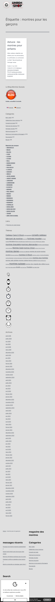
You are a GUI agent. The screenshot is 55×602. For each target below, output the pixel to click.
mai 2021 (8, 474)
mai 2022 (8, 446)
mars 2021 (8, 479)
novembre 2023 (10, 402)
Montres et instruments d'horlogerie (15, 134)
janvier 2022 (9, 457)
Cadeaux (9, 235)
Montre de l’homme (32, 241)
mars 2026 (8, 349)
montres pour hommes (40, 258)
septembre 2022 (10, 435)
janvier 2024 (9, 396)
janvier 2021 (9, 485)
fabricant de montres (14, 239)
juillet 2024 (9, 383)
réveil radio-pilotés (12, 267)
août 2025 (8, 355)
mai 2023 (8, 419)
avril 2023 (8, 421)
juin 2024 (8, 385)
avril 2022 (8, 449)
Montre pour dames (40, 241)
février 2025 (9, 363)
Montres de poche (10, 131)
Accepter (47, 599)
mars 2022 (8, 452)
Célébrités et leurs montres (13, 120)
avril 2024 (8, 391)
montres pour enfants (17, 72)
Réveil (7, 267)
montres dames (12, 251)
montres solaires (23, 260)
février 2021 (9, 482)
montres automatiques (43, 244)
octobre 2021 (9, 463)
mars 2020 (8, 513)
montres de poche (35, 251)
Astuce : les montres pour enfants (14, 45)
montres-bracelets (13, 244)
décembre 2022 (10, 432)
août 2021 (8, 466)
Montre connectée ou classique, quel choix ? (14, 564)
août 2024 (8, 380)
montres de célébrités (24, 251)
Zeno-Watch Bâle (35, 267)
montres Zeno (30, 264)
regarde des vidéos (39, 264)
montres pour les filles (12, 74)
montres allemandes (29, 244)
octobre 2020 (9, 493)
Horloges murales (10, 128)
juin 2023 (8, 416)
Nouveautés (9, 137)
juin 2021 (8, 471)
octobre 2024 (9, 374)
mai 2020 (8, 507)
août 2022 (8, 438)
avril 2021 (8, 477)
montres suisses (17, 263)
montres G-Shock (25, 255)
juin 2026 (8, 341)
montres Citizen (29, 248)
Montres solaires (33, 260)
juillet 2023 (9, 413)
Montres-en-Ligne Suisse (13, 225)
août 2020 (8, 499)
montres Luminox (36, 255)
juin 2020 (8, 504)
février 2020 (9, 515)
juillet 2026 (9, 338)
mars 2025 (8, 361)
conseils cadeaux (39, 235)
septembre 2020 (10, 496)
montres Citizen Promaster (40, 248)
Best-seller (8, 117)
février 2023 (9, 427)
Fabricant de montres (11, 126)
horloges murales (34, 238)
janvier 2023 (9, 430)
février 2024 (9, 394)
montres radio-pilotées (12, 260)
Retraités (47, 264)
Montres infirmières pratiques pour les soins (14, 556)
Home (4, 531)
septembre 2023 (10, 408)
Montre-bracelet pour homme (22, 241)
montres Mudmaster (10, 258)
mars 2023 (8, 424)
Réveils (7, 139)
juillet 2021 (8, 468)
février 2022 (9, 455)
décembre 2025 (10, 352)
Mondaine (12, 241)
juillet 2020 (9, 502)
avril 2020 (8, 510)
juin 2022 (8, 443)
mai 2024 (8, 388)
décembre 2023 (10, 399)
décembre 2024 (10, 369)
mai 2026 (8, 344)
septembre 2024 (10, 377)
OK (15, 600)
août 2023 (8, 410)
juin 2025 (8, 358)
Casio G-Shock (18, 235)
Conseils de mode (10, 123)
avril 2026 (8, 347)
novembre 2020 (10, 491)
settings (39, 600)
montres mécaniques (18, 258)
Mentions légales (19, 595)
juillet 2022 (8, 441)
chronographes (27, 235)
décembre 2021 (10, 460)
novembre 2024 (10, 372)
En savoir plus (10, 595)
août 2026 (8, 336)
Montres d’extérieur (15, 255)
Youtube (29, 267)
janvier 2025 (9, 366)
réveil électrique (23, 267)
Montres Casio (18, 248)
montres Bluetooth (9, 248)
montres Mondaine (44, 255)
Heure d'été (25, 238)
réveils (18, 267)
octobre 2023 (9, 405)
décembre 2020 (10, 488)
